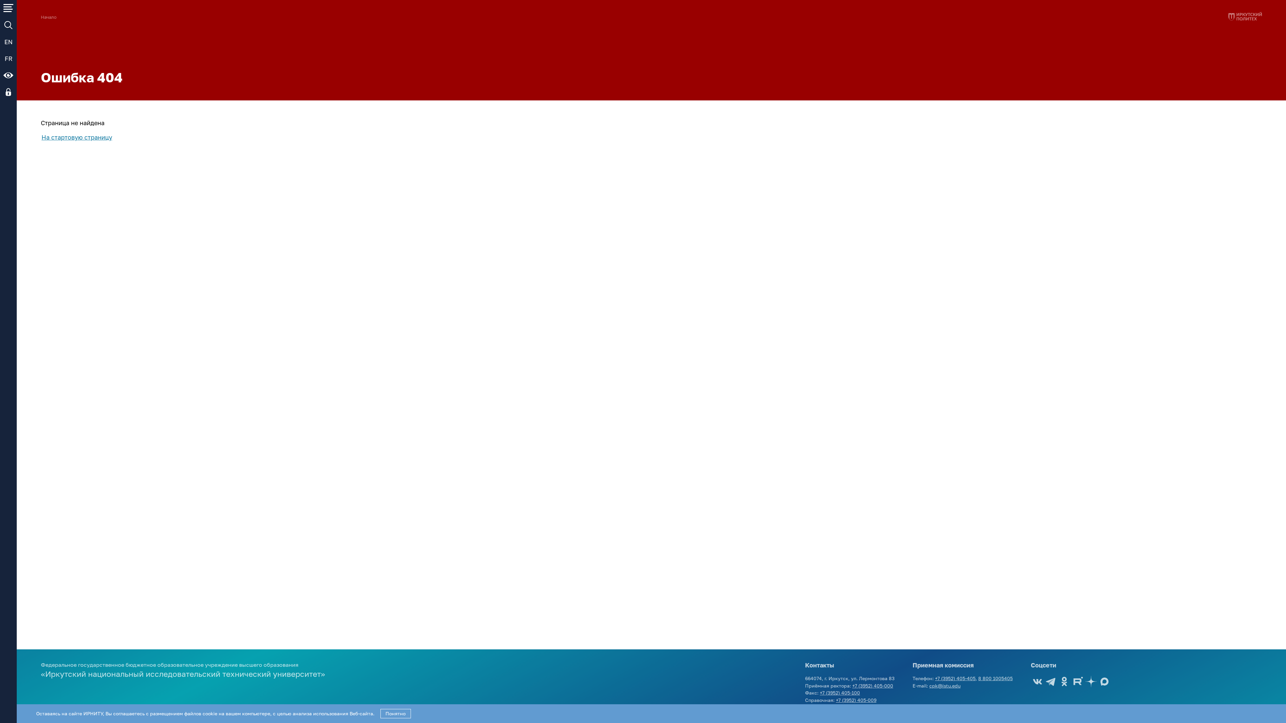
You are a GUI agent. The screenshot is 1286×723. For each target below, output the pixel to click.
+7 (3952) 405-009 (856, 700)
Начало (49, 17)
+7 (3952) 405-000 (872, 686)
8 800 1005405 (995, 678)
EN (8, 42)
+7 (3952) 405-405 (955, 678)
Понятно (395, 713)
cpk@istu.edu (944, 686)
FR (8, 58)
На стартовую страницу (77, 137)
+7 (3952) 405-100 (840, 693)
